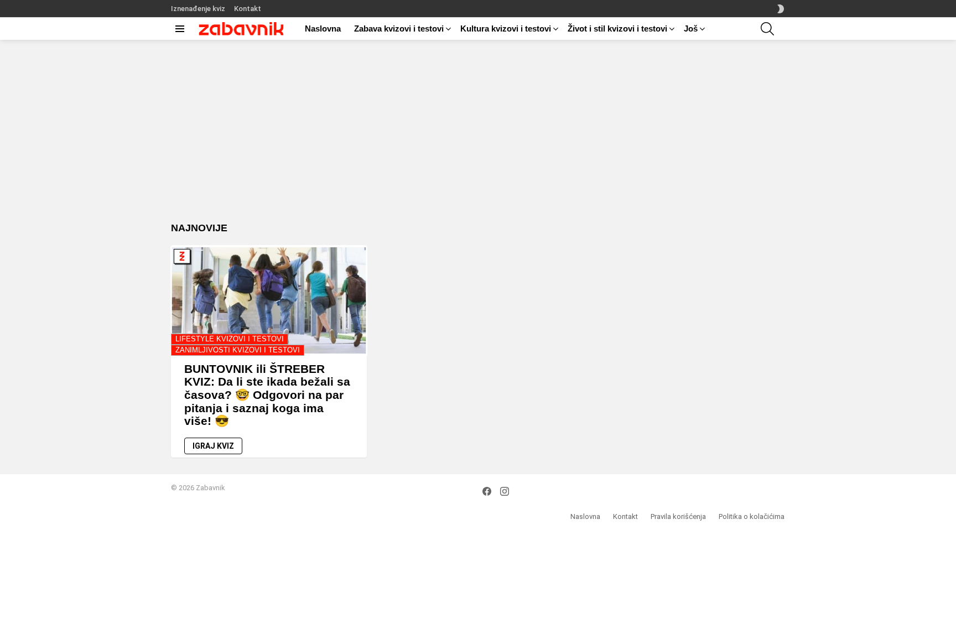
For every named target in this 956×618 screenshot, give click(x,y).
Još (691, 28)
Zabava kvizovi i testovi (399, 28)
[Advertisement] (478, 139)
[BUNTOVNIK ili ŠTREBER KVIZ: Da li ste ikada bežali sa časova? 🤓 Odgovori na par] (268, 300)
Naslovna (323, 28)
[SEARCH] (767, 29)
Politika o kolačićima (751, 516)
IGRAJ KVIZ (213, 446)
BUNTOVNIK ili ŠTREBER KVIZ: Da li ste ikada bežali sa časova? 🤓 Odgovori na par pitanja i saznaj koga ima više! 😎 (267, 395)
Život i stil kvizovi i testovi (617, 28)
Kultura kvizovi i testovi (505, 28)
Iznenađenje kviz (198, 8)
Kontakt (247, 8)
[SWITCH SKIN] (780, 9)
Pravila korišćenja (678, 516)
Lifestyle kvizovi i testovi (229, 339)
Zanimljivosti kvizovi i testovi (237, 350)
